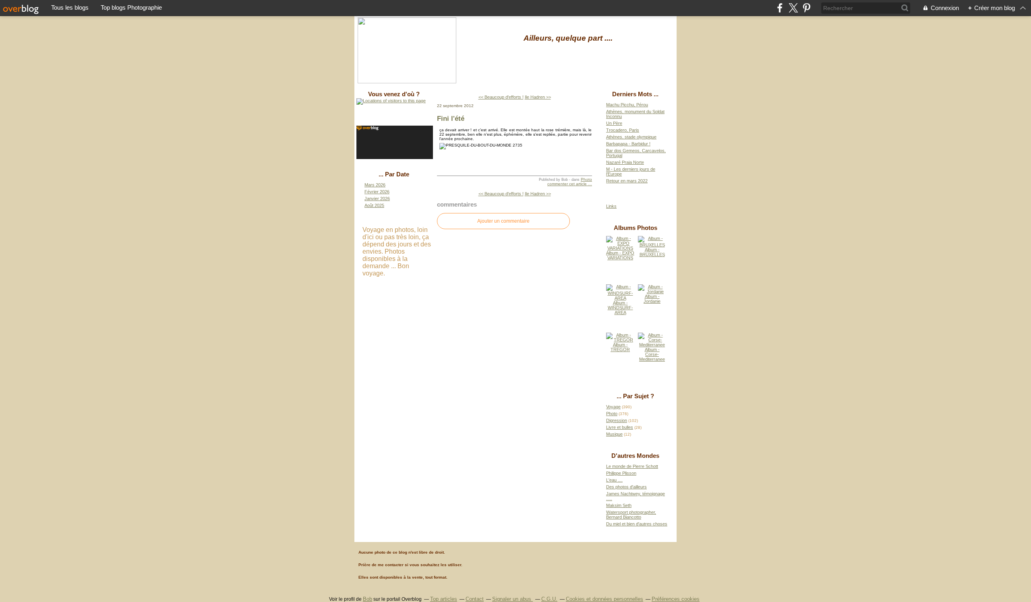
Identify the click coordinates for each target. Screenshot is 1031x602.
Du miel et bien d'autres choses (636, 523)
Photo (586, 179)
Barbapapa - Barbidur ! (628, 143)
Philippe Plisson (621, 473)
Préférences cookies (676, 599)
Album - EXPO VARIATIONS (620, 255)
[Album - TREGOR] (620, 339)
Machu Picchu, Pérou (627, 104)
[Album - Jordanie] (652, 291)
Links (611, 206)
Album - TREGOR (620, 347)
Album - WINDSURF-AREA (620, 307)
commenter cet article (567, 184)
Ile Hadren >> (538, 97)
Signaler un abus (512, 599)
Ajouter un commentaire (503, 221)
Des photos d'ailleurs (626, 486)
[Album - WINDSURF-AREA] (620, 298)
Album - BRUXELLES (652, 252)
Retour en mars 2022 (627, 180)
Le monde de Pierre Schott (632, 466)
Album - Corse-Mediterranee (652, 354)
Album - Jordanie (652, 299)
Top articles (443, 599)
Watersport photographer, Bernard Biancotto (631, 514)
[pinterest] (806, 7)
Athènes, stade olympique (631, 136)
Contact (475, 599)
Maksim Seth (618, 505)
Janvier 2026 (377, 198)
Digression (616, 420)
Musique (614, 434)
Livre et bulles (619, 427)
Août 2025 (374, 205)
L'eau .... (614, 480)
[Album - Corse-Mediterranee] (652, 344)
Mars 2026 (374, 184)
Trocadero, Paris (622, 130)
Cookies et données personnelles (604, 599)
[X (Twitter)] (793, 7)
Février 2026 (376, 191)
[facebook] (780, 7)
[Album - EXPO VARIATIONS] (620, 248)
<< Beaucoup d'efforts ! (501, 97)
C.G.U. (549, 599)
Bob (367, 599)
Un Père (614, 123)
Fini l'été (450, 118)
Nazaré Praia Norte (625, 162)
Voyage (613, 406)
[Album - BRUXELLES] (652, 244)
